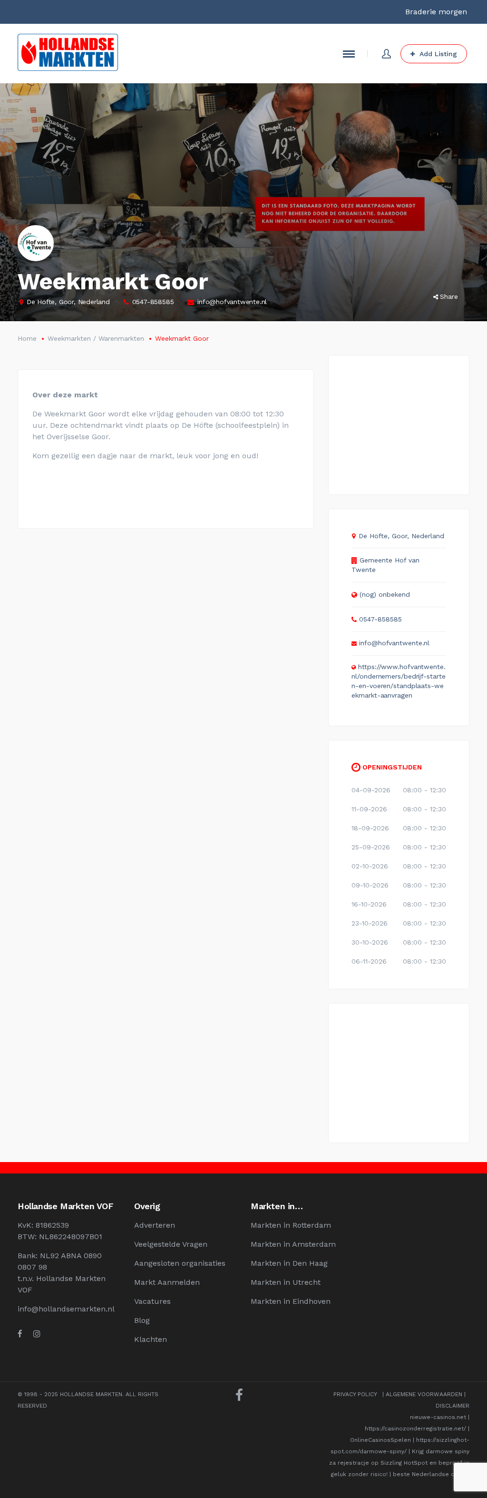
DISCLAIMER (452, 1405)
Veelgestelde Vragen (170, 1244)
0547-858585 (153, 302)
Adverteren (154, 1225)
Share (449, 296)
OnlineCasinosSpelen (380, 1440)
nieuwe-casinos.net (438, 1417)
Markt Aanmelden (167, 1282)
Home (27, 338)
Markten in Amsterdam (293, 1244)
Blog (142, 1320)
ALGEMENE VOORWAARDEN (424, 1394)
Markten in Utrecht (286, 1282)
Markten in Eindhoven (291, 1301)
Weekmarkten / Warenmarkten (96, 338)
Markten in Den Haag (289, 1263)
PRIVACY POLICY (355, 1394)
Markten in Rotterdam (291, 1225)
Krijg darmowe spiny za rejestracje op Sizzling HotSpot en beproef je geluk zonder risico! (399, 1463)
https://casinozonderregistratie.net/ (415, 1428)
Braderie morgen (436, 11)
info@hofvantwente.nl (232, 302)
